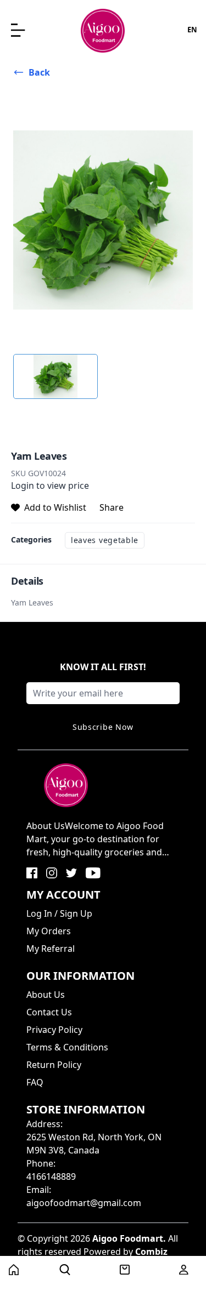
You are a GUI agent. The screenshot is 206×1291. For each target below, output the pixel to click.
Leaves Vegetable (104, 540)
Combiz (151, 1252)
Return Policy (53, 1065)
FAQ (34, 1082)
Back (39, 72)
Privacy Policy (54, 1030)
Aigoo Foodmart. (129, 1238)
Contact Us (49, 1012)
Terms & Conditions (67, 1047)
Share (111, 507)
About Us (45, 995)
